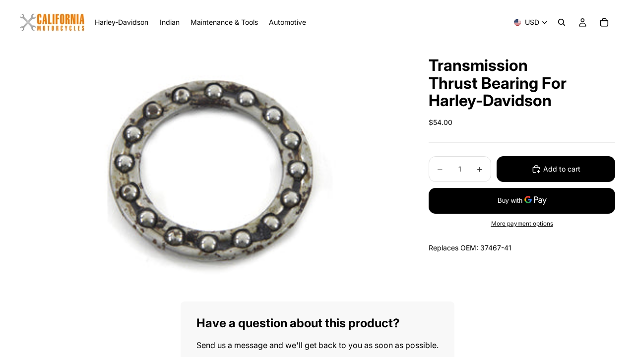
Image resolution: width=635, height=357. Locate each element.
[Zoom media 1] (212, 173)
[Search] (561, 22)
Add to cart (561, 169)
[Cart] (604, 22)
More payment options (522, 223)
